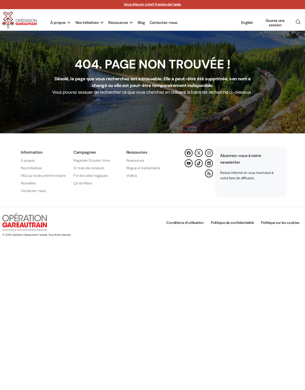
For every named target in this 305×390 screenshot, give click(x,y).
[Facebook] (189, 153)
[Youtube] (189, 163)
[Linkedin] (209, 163)
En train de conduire (88, 168)
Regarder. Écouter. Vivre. (91, 160)
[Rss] (209, 173)
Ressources (135, 160)
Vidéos (131, 175)
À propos (28, 160)
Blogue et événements (143, 168)
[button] (60, 23)
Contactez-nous (33, 190)
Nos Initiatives (31, 168)
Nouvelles (28, 183)
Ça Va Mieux (82, 183)
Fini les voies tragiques (90, 175)
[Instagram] (209, 153)
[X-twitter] (199, 153)
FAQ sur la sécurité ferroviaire (43, 175)
